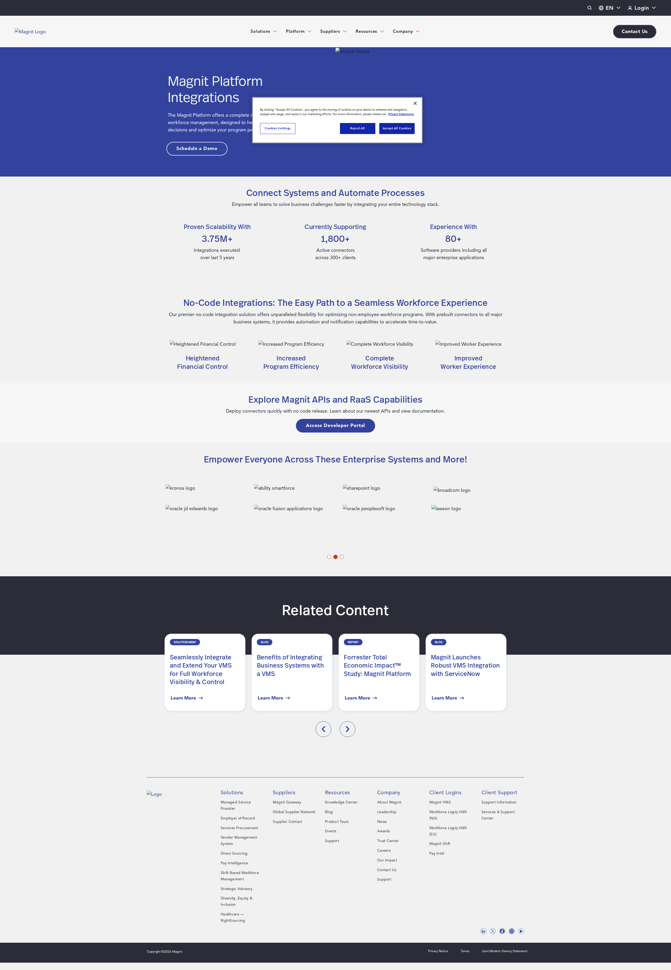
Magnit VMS (440, 802)
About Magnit (389, 802)
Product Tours (337, 821)
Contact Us (386, 870)
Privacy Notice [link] (438, 951)
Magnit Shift (439, 843)
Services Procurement (239, 828)
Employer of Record (238, 818)
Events (331, 831)
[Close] (415, 103)
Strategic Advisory (236, 889)
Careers (384, 850)
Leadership (386, 812)
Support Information (498, 802)
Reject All (357, 128)
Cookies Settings (278, 128)
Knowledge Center (341, 802)
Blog (329, 812)
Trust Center (388, 841)
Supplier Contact (287, 821)
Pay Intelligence (234, 863)
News (382, 821)
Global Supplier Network (294, 812)
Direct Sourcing (234, 853)
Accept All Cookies (397, 128)
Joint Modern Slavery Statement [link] (504, 951)
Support (332, 841)
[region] (337, 120)
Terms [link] (465, 951)
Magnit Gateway (287, 802)
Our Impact (387, 860)
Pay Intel (436, 853)
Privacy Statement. (401, 114)
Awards (383, 831)
